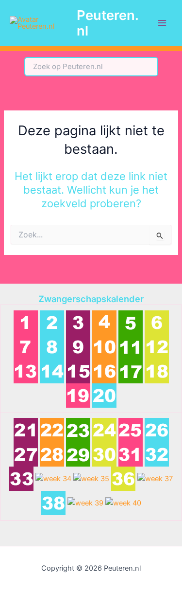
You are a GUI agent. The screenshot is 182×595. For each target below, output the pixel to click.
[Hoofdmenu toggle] (162, 23)
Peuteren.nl (108, 23)
